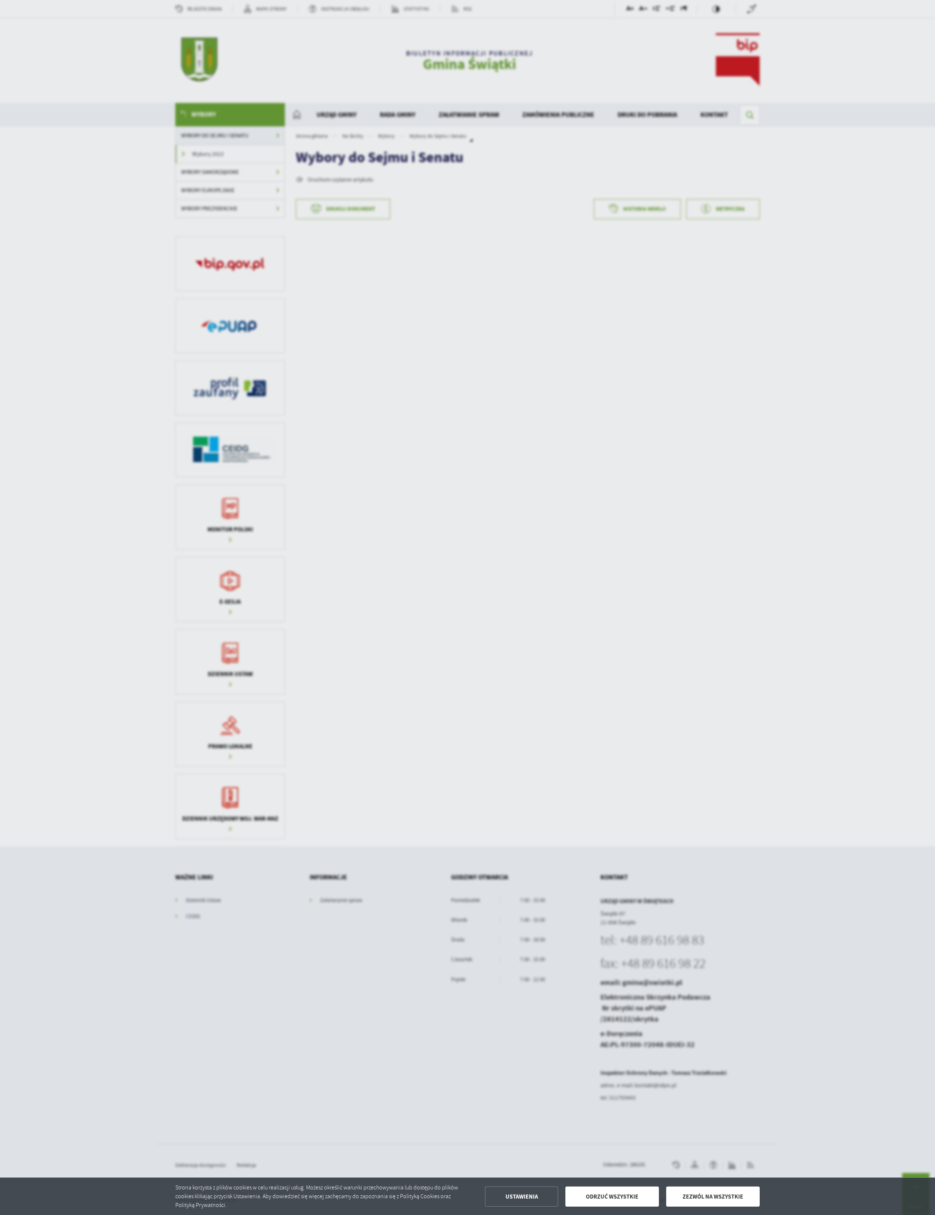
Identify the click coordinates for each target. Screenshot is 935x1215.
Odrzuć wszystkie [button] (612, 1196)
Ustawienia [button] (521, 1196)
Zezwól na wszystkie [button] (713, 1196)
